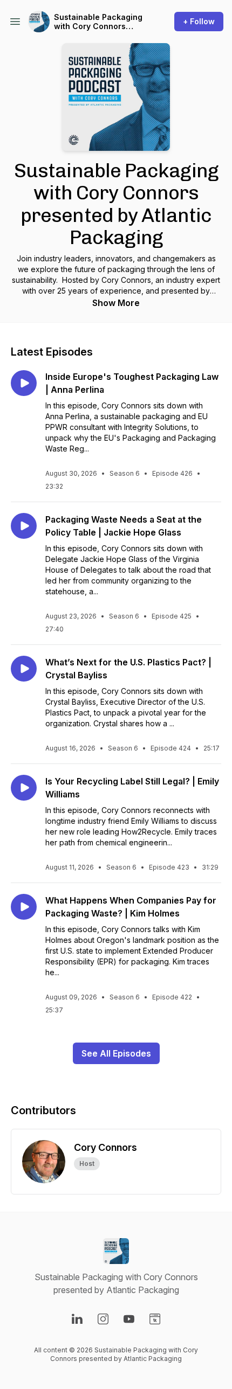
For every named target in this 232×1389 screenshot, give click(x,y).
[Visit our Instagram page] (103, 1319)
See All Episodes (116, 1053)
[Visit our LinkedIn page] (77, 1319)
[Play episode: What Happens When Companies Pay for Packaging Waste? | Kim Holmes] (24, 907)
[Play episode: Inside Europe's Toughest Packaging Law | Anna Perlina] (24, 383)
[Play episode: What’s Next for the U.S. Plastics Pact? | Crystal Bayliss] (24, 669)
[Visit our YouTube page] (129, 1319)
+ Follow (199, 21)
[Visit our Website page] (154, 1319)
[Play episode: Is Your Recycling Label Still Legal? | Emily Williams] (24, 788)
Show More (116, 302)
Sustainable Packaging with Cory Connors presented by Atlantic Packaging (98, 21)
